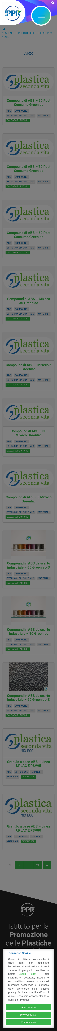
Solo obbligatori (28, 1014)
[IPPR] (12, 12)
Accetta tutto (28, 1007)
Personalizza (28, 1022)
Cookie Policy (29, 973)
